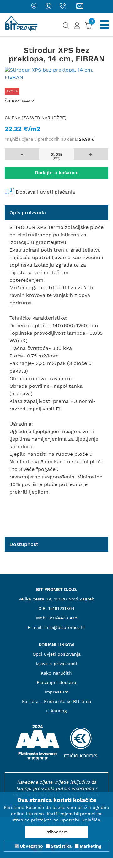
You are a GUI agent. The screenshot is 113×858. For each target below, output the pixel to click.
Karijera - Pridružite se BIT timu (56, 701)
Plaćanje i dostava (56, 682)
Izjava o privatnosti (56, 663)
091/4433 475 (62, 617)
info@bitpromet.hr (64, 627)
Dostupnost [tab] (23, 544)
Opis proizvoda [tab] (27, 213)
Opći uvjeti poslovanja (57, 654)
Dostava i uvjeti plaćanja (45, 192)
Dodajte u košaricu (56, 173)
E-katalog (56, 710)
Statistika (61, 846)
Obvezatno (31, 846)
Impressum (56, 691)
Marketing (90, 846)
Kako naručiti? (57, 672)
